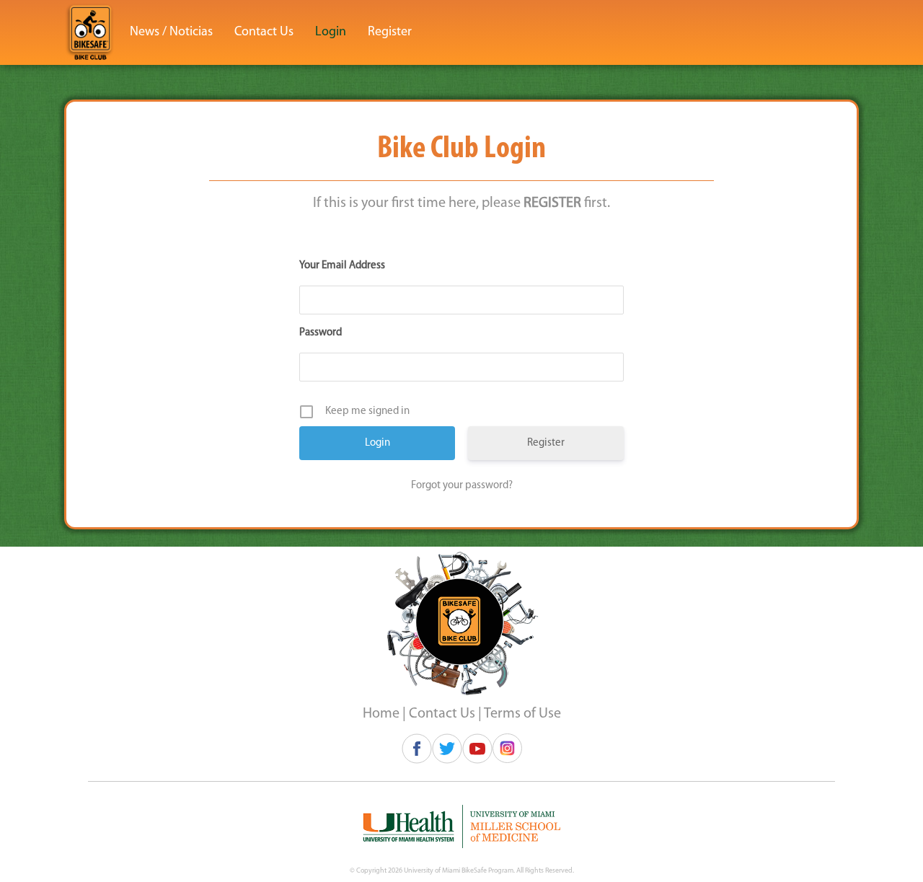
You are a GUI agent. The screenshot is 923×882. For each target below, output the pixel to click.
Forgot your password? (462, 485)
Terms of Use (522, 714)
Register (390, 32)
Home (381, 714)
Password (320, 332)
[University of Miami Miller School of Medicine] (461, 826)
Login (330, 32)
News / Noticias (171, 32)
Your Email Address (342, 265)
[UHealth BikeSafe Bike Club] (90, 32)
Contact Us (263, 32)
